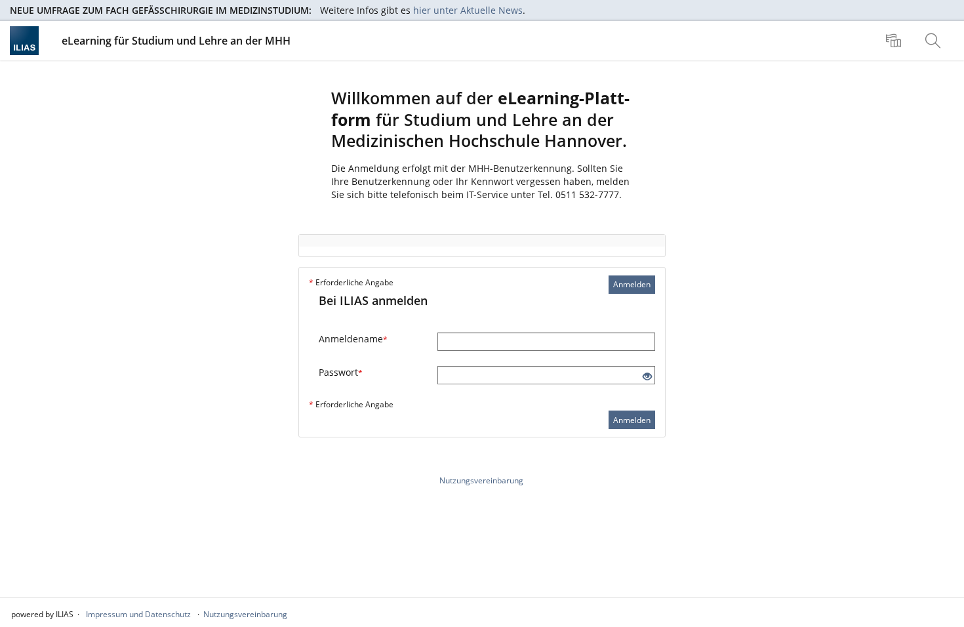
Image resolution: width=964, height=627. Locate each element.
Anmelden (632, 284)
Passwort (341, 372)
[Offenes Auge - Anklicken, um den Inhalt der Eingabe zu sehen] (647, 377)
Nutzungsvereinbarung (481, 480)
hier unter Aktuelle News (468, 10)
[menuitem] (895, 40)
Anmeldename (353, 339)
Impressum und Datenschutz (138, 614)
